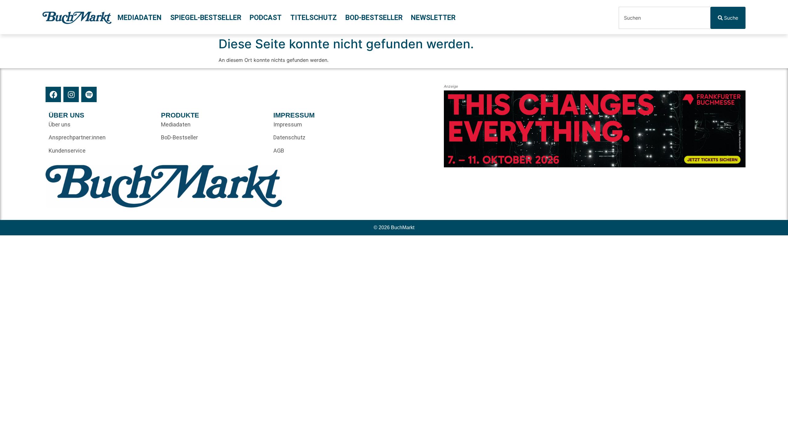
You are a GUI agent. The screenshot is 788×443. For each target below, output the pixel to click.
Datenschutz (289, 137)
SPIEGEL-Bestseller (205, 18)
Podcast (266, 18)
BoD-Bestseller (374, 18)
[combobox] (664, 18)
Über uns (59, 124)
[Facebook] (53, 94)
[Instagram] (71, 94)
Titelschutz (313, 18)
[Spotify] (89, 94)
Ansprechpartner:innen (77, 137)
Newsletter (433, 18)
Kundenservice (67, 150)
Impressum (287, 124)
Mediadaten (140, 18)
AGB (278, 150)
